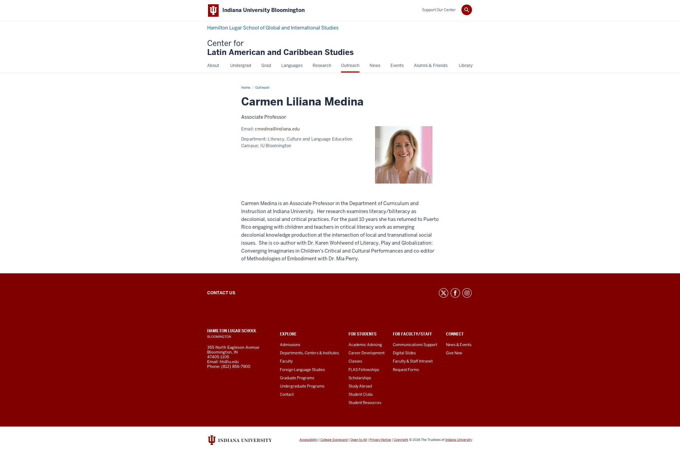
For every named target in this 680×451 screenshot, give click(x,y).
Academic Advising (365, 344)
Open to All (358, 440)
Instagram (467, 293)
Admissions (290, 344)
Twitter (443, 293)
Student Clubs (360, 394)
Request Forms (406, 369)
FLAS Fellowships (363, 369)
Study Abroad (360, 386)
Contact (287, 394)
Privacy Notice (380, 440)
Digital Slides (404, 353)
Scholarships (359, 378)
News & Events (458, 344)
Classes (355, 361)
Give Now (454, 353)
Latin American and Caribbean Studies (280, 48)
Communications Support (415, 344)
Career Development (366, 353)
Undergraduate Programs (302, 386)
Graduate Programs (297, 378)
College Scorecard (334, 440)
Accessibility (308, 440)
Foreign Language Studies (302, 369)
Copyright (401, 440)
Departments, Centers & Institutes (309, 353)
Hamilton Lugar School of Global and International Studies (272, 28)
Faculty (286, 361)
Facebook (455, 293)
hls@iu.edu (229, 361)
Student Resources (364, 402)
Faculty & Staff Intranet (413, 361)
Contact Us (221, 293)
